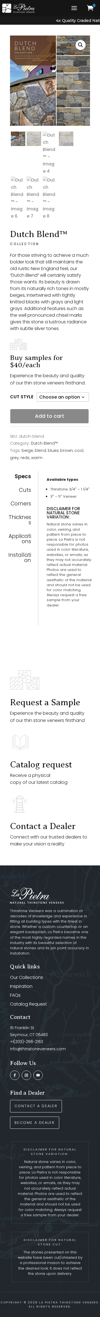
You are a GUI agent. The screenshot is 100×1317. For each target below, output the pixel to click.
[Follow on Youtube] (38, 1075)
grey (14, 457)
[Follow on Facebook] (14, 1075)
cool (78, 450)
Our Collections (26, 977)
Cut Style (21, 397)
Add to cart (49, 415)
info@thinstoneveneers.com (38, 1049)
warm (36, 457)
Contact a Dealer (43, 826)
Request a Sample (45, 702)
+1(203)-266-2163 (26, 1041)
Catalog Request (28, 1004)
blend (40, 450)
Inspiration (21, 986)
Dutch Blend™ (44, 443)
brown (66, 450)
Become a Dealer (34, 1122)
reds (25, 457)
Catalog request (41, 764)
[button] (81, 45)
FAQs (15, 995)
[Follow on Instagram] (26, 1075)
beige (27, 450)
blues (53, 450)
